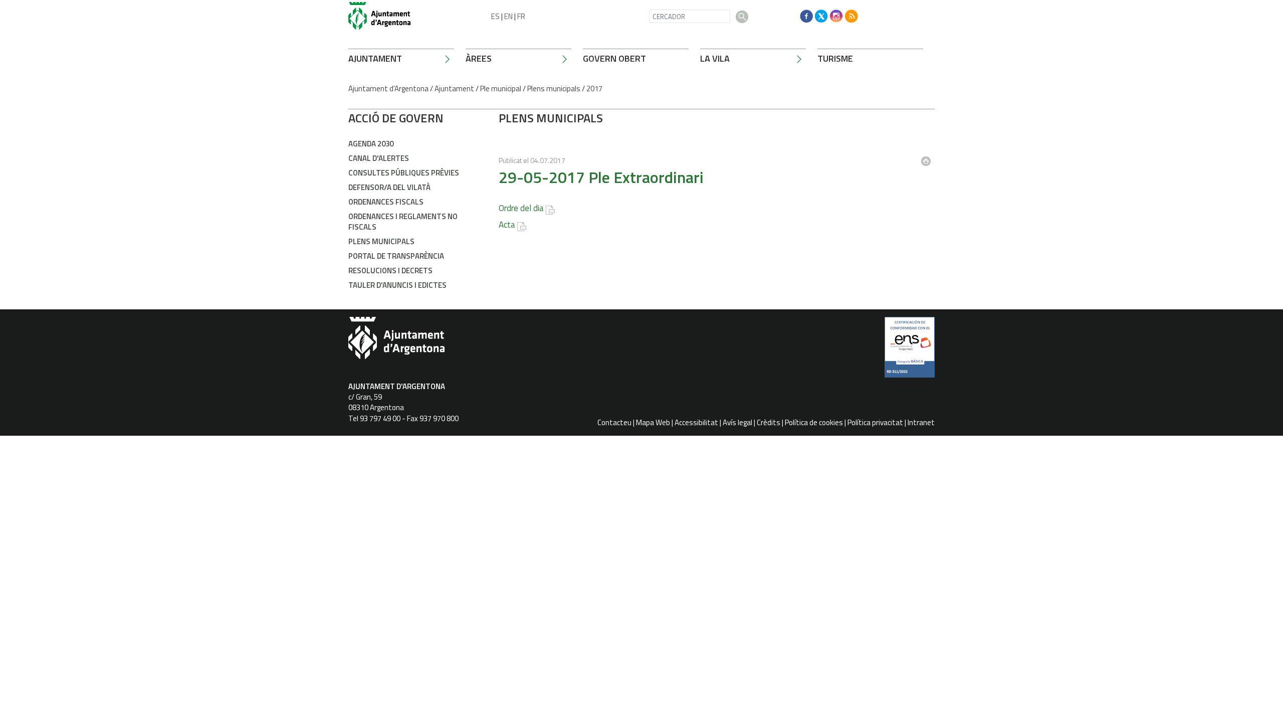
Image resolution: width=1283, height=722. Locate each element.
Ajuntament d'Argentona (388, 88)
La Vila (715, 58)
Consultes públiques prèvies (403, 172)
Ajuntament (375, 58)
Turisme (835, 58)
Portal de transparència (396, 256)
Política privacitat (875, 422)
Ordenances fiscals (385, 202)
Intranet (921, 422)
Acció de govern (396, 117)
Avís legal (737, 422)
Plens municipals (553, 88)
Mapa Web (653, 422)
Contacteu (614, 422)
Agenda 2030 (370, 143)
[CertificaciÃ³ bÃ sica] (910, 351)
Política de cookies (814, 422)
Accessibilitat (696, 422)
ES (495, 16)
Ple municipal (500, 88)
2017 (594, 88)
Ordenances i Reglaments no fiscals (403, 222)
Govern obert (614, 58)
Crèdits (768, 422)
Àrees (479, 58)
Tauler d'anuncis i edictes (397, 285)
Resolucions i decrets (390, 270)
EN (508, 16)
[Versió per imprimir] (928, 157)
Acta (507, 224)
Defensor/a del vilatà (389, 187)
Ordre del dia (521, 208)
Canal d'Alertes (378, 158)
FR (521, 16)
